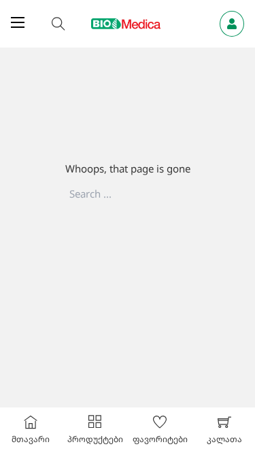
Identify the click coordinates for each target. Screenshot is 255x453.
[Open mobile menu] (17, 22)
